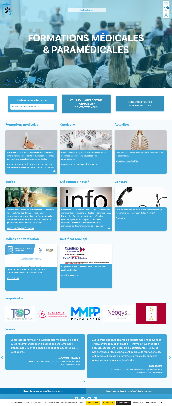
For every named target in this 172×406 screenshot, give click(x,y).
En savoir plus (13, 278)
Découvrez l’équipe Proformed (20, 228)
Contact (121, 182)
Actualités (122, 125)
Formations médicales (21, 125)
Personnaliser (123, 403)
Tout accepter (93, 403)
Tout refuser (108, 403)
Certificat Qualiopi (69, 275)
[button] (84, 381)
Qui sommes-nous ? (74, 182)
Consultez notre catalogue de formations (79, 164)
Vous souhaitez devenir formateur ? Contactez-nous (86, 104)
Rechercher (85, 10)
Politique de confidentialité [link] (145, 403)
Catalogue (67, 125)
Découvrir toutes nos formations (140, 103)
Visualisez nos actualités (127, 161)
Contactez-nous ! (123, 218)
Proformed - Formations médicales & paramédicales (7, 9)
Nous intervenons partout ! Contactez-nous (43, 391)
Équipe (10, 182)
